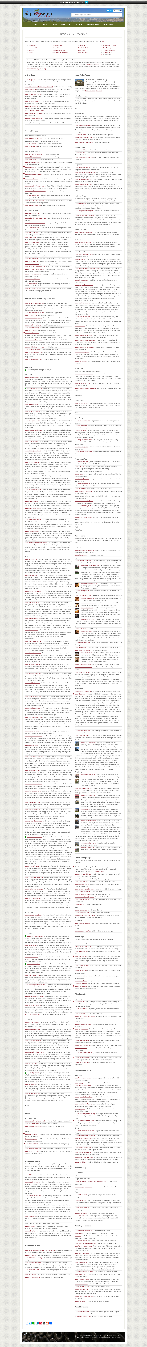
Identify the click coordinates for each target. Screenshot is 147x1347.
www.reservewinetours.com (83, 491)
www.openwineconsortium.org (84, 1271)
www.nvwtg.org (30, 330)
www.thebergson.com (31, 441)
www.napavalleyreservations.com (35, 191)
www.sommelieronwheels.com (84, 501)
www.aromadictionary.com (83, 1024)
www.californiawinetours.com (84, 254)
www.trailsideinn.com (32, 531)
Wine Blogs (81, 50)
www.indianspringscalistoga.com (85, 889)
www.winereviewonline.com (83, 1053)
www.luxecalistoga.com (32, 462)
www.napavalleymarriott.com (34, 756)
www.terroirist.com (81, 981)
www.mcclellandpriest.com (33, 784)
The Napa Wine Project (38, 13)
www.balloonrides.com (82, 150)
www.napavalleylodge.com (33, 1040)
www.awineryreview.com (32, 213)
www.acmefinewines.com (32, 1182)
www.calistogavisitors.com (33, 157)
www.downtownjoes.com (88, 603)
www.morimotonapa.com (82, 642)
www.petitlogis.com (31, 1063)
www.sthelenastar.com (32, 1123)
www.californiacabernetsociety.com (85, 1243)
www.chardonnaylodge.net (33, 641)
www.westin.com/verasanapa (34, 889)
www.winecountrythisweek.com (34, 200)
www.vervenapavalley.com (83, 506)
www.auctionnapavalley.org (33, 1258)
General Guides (33, 48)
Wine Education (83, 52)
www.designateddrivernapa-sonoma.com (87, 268)
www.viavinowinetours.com (83, 517)
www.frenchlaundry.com (88, 820)
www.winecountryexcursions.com (85, 340)
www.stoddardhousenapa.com (34, 821)
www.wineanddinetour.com (83, 184)
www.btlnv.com (79, 466)
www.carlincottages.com (32, 411)
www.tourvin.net (80, 326)
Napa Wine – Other (59, 48)
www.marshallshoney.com (33, 94)
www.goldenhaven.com (82, 884)
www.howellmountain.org (33, 325)
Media (30, 52)
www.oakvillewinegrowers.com (34, 347)
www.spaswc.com (80, 904)
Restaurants (81, 46)
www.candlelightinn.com (32, 602)
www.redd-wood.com (87, 847)
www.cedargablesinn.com (33, 618)
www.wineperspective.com (33, 274)
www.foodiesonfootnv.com (83, 242)
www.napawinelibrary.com (33, 340)
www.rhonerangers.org (82, 1279)
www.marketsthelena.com (82, 730)
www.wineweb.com (31, 284)
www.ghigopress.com (81, 1029)
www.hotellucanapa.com (32, 1029)
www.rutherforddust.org (32, 349)
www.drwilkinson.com (81, 881)
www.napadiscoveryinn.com (33, 736)
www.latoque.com (86, 631)
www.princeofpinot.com (32, 242)
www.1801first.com (31, 559)
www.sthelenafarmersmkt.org (34, 118)
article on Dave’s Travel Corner (34, 110)
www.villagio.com (30, 1084)
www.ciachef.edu (80, 1001)
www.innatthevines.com (32, 683)
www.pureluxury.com (81, 447)
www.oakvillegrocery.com (82, 672)
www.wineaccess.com (31, 261)
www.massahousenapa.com (33, 708)
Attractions (32, 46)
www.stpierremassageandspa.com (85, 915)
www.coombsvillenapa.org (33, 318)
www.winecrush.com (31, 1151)
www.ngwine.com (80, 1109)
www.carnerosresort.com (34, 837)
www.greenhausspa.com (82, 910)
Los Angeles (88, 64)
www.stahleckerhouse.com (33, 809)
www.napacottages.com (32, 731)
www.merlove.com (30, 1255)
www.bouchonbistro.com (88, 795)
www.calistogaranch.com (34, 388)
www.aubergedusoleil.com (33, 915)
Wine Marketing (108, 52)
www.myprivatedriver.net (82, 303)
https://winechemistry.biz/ (83, 1316)
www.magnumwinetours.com (84, 440)
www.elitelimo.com (80, 430)
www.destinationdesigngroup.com (85, 172)
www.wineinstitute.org (82, 1289)
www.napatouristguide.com (33, 174)
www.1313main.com (31, 1175)
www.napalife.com (30, 167)
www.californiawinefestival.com (84, 1131)
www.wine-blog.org (81, 970)
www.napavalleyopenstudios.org (85, 1114)
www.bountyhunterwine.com (34, 1205)
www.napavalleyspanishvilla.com (35, 984)
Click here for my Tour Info (93, 91)
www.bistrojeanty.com (88, 775)
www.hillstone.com (80, 694)
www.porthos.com (80, 203)
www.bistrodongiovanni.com (90, 565)
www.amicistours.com (81, 462)
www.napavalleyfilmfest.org (83, 1104)
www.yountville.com (31, 146)
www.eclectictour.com (81, 280)
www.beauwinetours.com (82, 421)
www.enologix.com (80, 1200)
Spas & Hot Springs (84, 48)
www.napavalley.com (31, 179)
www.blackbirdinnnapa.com (33, 591)
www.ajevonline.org (81, 1213)
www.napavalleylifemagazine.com (35, 186)
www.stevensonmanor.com (33, 519)
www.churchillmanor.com (33, 653)
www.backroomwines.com (33, 1196)
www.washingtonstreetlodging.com (36, 542)
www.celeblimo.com (81, 425)
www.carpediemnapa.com (89, 583)
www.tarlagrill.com (80, 647)
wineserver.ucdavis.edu (82, 1062)
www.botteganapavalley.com (83, 788)
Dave (102, 41)
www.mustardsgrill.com (88, 843)
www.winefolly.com (81, 986)
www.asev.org (79, 1233)
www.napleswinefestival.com (83, 1152)
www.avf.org (78, 1236)
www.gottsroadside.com (88, 742)
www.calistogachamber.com (33, 138)
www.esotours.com (80, 259)
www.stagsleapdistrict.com (33, 352)
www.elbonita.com (30, 945)
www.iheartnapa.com (81, 951)
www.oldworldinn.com (32, 770)
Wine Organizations (109, 50)
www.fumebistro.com (87, 619)
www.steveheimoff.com (82, 965)
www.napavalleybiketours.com (84, 142)
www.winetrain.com (81, 361)
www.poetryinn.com (33, 1073)
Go (86, 2)
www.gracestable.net (81, 628)
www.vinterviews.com (31, 1144)
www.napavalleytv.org (81, 1013)
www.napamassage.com (82, 912)
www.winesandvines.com (82, 1057)
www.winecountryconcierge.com (84, 215)
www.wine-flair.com (81, 1048)
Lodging (31, 50)
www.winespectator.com (32, 279)
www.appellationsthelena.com (34, 303)
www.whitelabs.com (81, 1195)
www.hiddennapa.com (81, 403)
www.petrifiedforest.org (32, 101)
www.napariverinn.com (32, 745)
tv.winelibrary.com (31, 1139)
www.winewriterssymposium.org (85, 1016)
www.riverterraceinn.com (33, 791)
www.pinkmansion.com (32, 501)
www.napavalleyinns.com (32, 664)
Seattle (97, 64)
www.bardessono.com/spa (83, 931)
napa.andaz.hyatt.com (31, 575)
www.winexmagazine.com (33, 288)
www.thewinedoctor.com (32, 256)
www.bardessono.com (32, 1022)
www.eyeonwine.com (81, 474)
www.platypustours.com (82, 383)
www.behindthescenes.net (83, 167)
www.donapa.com (30, 159)
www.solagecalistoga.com (33, 508)
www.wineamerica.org (81, 1284)
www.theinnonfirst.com (32, 866)
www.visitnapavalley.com (33, 205)
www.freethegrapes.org (82, 1253)
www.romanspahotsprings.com (84, 897)
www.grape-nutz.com (31, 232)
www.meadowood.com (33, 964)
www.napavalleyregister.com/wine (35, 1121)
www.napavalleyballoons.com (84, 157)
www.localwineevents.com (83, 1147)
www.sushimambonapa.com (83, 664)
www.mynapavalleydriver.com (84, 285)
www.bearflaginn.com (32, 377)
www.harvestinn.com (31, 957)
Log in (119, 1335)
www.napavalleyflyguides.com (84, 232)
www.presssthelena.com (82, 735)
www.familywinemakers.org (83, 1138)
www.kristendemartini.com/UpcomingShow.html (40, 1250)
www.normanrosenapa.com (83, 650)
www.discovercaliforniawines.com (85, 1135)
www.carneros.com (31, 315)
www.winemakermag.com (82, 1207)
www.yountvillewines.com (33, 359)
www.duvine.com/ (80, 134)
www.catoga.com (30, 80)
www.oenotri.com (86, 653)
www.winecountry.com (32, 196)
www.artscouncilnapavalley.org (34, 154)
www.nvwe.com (30, 1226)
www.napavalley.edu (81, 1009)
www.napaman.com (81, 956)
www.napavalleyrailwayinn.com (34, 1052)
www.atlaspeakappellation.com (34, 313)
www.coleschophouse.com (83, 595)
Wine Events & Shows (109, 46)
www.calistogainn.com (32, 404)
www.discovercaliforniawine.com (35, 223)
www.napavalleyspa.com (82, 923)
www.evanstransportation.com (84, 374)
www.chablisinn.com (31, 630)
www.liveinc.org (79, 1216)
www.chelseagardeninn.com (33, 430)
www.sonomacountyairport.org (36, 69)
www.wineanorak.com (31, 258)
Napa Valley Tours (59, 50)
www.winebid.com (30, 1274)
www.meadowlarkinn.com (33, 476)
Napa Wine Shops (58, 46)
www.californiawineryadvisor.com (35, 218)
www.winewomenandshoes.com (84, 1121)
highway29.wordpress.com (83, 946)
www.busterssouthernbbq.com (84, 550)
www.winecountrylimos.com (83, 451)
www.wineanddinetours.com (83, 335)
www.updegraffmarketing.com (84, 210)
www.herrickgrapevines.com (83, 1187)
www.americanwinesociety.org (84, 1230)
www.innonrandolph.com (33, 696)
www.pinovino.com (31, 237)
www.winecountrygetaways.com (35, 266)
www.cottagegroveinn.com (33, 451)
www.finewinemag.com (32, 228)
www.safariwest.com (31, 106)
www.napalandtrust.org (32, 162)
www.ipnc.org (79, 1083)
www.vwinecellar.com (31, 1231)
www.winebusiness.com (32, 1277)
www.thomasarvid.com (32, 1269)
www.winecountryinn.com (33, 1005)
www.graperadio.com (31, 1134)
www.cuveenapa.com (87, 598)
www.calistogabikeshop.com (83, 125)
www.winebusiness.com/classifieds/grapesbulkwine (90, 1181)
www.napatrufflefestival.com (83, 1097)
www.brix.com (85, 809)
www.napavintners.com (32, 333)
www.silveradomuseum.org (33, 113)
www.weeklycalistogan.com (33, 1126)
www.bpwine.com (30, 1216)
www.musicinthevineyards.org (84, 1085)
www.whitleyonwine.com (82, 1040)
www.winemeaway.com (82, 352)
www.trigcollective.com (82, 1311)
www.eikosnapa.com (87, 608)
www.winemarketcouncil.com (84, 1296)
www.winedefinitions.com (83, 1045)
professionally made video (33, 1014)
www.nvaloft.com (80, 152)
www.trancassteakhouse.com (83, 667)
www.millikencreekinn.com (33, 717)
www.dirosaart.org (31, 89)
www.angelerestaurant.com (83, 560)
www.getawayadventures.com (84, 137)
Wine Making (107, 48)
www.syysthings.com (97, 871)
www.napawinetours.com (82, 316)
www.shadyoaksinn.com (32, 975)
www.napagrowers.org (32, 327)
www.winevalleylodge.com (33, 898)
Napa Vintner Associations (61, 52)
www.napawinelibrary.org (33, 1262)
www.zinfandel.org (80, 1162)
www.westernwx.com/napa (33, 1148)
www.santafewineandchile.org (84, 1157)
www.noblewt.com (80, 488)
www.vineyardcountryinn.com (34, 996)
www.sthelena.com (30, 144)
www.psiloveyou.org (81, 1274)
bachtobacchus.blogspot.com (83, 976)
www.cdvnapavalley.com (32, 421)
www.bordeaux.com (81, 1241)
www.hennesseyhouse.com (33, 673)
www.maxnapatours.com (82, 484)
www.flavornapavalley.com (83, 1078)
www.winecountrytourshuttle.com (85, 388)
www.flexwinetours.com (82, 479)
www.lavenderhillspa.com (82, 891)
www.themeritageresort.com (34, 877)
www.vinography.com (81, 983)
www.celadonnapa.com (82, 590)
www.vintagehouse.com (32, 1093)
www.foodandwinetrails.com (83, 179)
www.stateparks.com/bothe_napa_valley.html (39, 87)
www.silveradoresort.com (33, 802)
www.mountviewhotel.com (33, 489)
